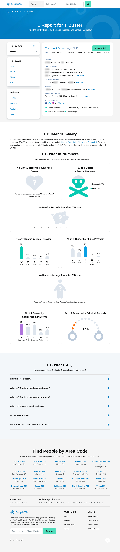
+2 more (79, 82)
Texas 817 (100, 486)
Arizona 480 (101, 479)
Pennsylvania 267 (19, 486)
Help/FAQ (67, 520)
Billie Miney (63, 96)
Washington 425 (19, 479)
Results (13, 98)
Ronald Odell (50, 96)
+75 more (61, 103)
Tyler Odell (75, 96)
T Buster (18, 12)
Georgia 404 (39, 472)
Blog (66, 516)
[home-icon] (8, 11)
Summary (14, 104)
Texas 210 (39, 486)
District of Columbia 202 (101, 463)
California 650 (39, 479)
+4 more (91, 89)
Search (49, 531)
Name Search (93, 516)
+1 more (86, 96)
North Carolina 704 (80, 486)
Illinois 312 (60, 472)
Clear (35, 46)
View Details (101, 48)
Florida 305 (60, 462)
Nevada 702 (80, 462)
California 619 (60, 486)
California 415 (19, 472)
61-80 (12, 77)
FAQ (12, 115)
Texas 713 (100, 472)
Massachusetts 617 (80, 479)
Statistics (13, 109)
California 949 (80, 472)
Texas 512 (60, 479)
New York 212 (40, 462)
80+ (11, 83)
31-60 (12, 72)
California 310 (19, 462)
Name (33, 4)
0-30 (12, 66)
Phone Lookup (93, 525)
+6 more (80, 76)
